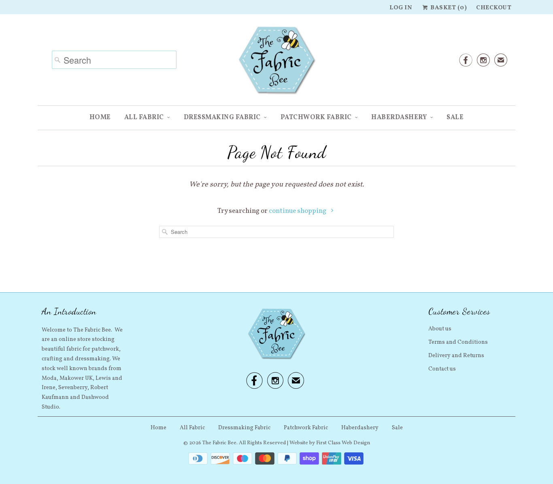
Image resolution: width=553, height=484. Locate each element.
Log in (400, 8)
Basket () (448, 8)
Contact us (442, 369)
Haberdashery (399, 117)
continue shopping (298, 211)
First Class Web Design (343, 443)
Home (100, 117)
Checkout (493, 8)
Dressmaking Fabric (222, 117)
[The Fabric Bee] (276, 62)
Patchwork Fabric (316, 117)
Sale (455, 117)
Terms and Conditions (458, 342)
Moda (49, 378)
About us (439, 329)
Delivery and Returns (456, 356)
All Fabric (144, 117)
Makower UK (76, 378)
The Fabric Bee (219, 443)
